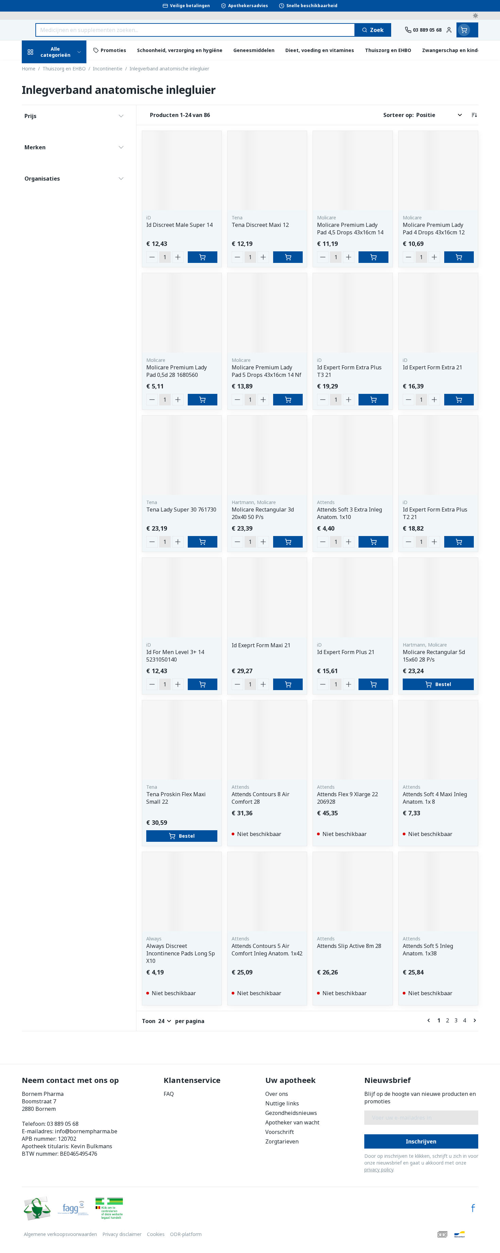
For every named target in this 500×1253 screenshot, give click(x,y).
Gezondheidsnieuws (291, 1113)
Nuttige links (282, 1103)
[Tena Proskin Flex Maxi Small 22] (181, 740)
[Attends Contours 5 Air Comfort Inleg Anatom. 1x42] (267, 891)
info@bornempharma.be (86, 1131)
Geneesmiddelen (65, 243)
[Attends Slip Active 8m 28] (352, 891)
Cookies (156, 1234)
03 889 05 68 (63, 1123)
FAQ (169, 1094)
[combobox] (195, 30)
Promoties (41, 70)
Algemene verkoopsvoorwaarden (60, 1234)
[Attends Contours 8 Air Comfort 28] (267, 740)
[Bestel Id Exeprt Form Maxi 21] (288, 684)
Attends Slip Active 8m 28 (349, 946)
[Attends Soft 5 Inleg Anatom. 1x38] (438, 891)
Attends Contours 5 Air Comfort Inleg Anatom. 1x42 (267, 949)
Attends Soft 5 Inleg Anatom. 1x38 (428, 949)
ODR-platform (186, 1234)
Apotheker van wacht (292, 1122)
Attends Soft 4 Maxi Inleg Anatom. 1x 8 (435, 797)
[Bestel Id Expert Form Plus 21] (373, 684)
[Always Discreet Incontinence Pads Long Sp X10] (181, 891)
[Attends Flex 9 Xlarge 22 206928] (352, 740)
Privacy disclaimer (121, 1234)
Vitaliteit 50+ (65, 168)
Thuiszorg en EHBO (65, 205)
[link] (430, 1020)
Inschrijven (421, 1141)
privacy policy (378, 1169)
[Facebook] (473, 1208)
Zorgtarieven (282, 1141)
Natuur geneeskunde (65, 187)
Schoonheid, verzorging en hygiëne (65, 94)
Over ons (276, 1094)
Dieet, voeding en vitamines (65, 122)
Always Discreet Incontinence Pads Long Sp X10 (180, 953)
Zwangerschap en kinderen (65, 147)
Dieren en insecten (65, 224)
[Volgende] (473, 1020)
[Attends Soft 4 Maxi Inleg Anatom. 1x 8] (438, 740)
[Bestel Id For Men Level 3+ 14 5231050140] (202, 684)
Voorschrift (279, 1132)
